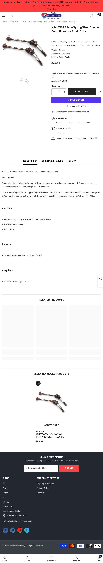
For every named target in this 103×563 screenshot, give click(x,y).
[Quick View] (38, 383)
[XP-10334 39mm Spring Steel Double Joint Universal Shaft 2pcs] (51, 400)
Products (14, 22)
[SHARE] (98, 92)
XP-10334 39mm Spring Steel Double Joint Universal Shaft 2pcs (50, 435)
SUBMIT (69, 468)
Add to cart (82, 91)
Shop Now (51, 9)
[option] (24, 48)
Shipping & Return (52, 160)
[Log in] (91, 15)
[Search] (11, 15)
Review (71, 160)
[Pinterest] (19, 530)
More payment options (76, 106)
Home (4, 22)
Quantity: (56, 86)
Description (30, 160)
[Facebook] (5, 530)
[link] (18, 353)
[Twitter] (26, 530)
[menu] (3, 15)
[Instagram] (12, 530)
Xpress (62, 50)
